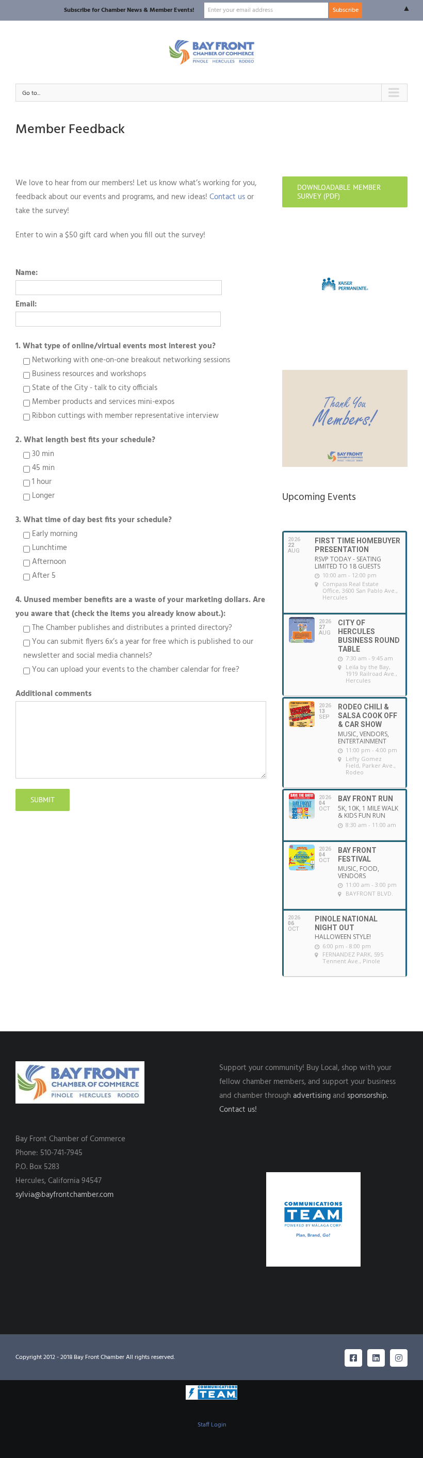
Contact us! (238, 1110)
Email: (26, 304)
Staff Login (212, 1425)
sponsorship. (367, 1096)
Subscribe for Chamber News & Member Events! (129, 10)
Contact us (226, 197)
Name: (26, 273)
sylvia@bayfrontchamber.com (64, 1195)
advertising (312, 1096)
